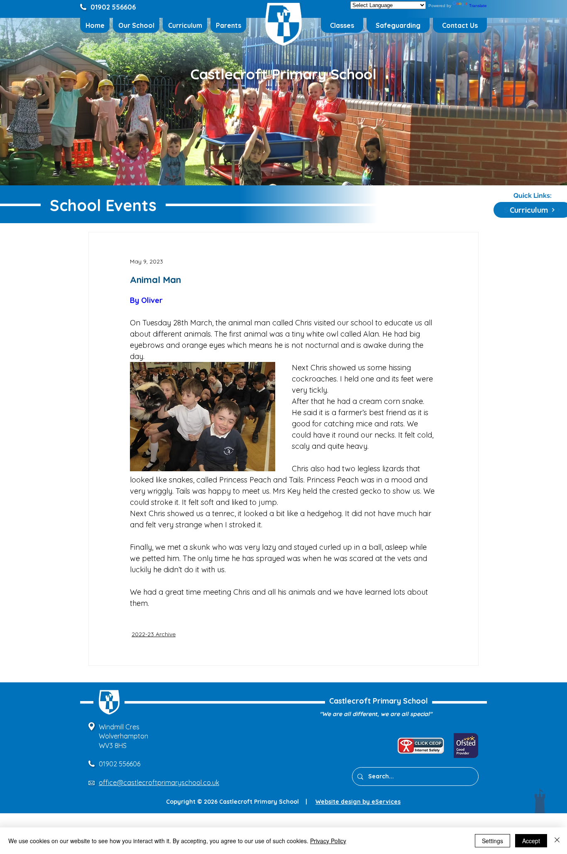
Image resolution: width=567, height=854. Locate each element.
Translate (478, 5)
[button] (136, 25)
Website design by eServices (358, 801)
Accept (531, 841)
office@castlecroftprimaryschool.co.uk (159, 782)
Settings (492, 841)
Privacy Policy (328, 841)
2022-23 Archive (154, 634)
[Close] (557, 840)
